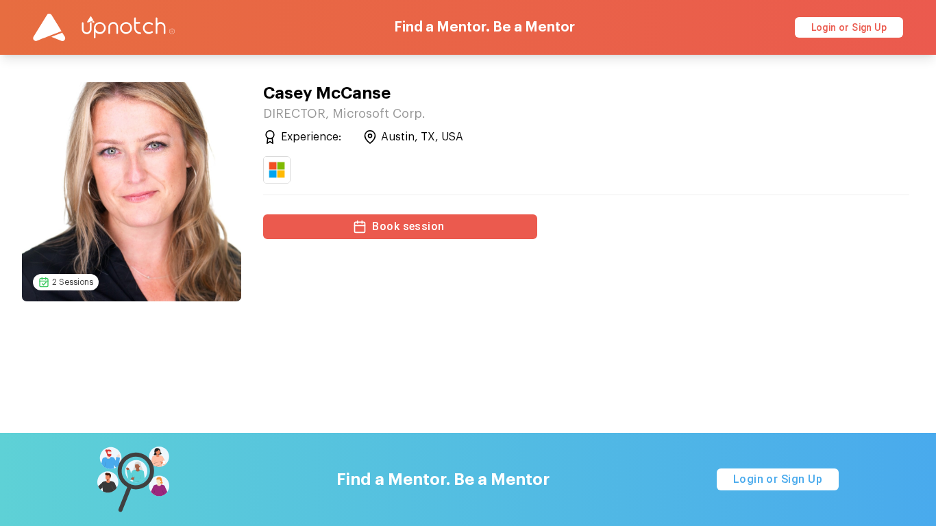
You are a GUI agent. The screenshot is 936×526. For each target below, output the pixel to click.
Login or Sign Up (849, 27)
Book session (408, 226)
